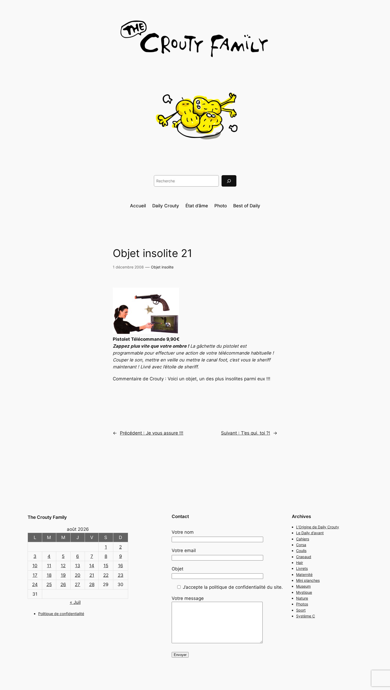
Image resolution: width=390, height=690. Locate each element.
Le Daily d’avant (310, 533)
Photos (302, 604)
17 (35, 575)
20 (77, 575)
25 (49, 584)
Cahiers (302, 539)
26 (63, 584)
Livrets (302, 568)
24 (35, 584)
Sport (301, 610)
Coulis (301, 550)
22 (106, 575)
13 (77, 565)
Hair (299, 562)
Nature (302, 598)
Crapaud (303, 556)
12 (63, 565)
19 (63, 575)
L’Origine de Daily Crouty (317, 527)
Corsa (301, 544)
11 (49, 565)
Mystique (304, 592)
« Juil (75, 602)
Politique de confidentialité (61, 613)
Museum (303, 586)
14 (91, 565)
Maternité (304, 574)
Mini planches (308, 580)
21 (91, 575)
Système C (305, 616)
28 (91, 584)
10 (34, 565)
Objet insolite (162, 267)
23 (120, 575)
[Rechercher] (229, 181)
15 (105, 565)
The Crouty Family (47, 517)
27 (77, 584)
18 (49, 575)
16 (120, 565)
